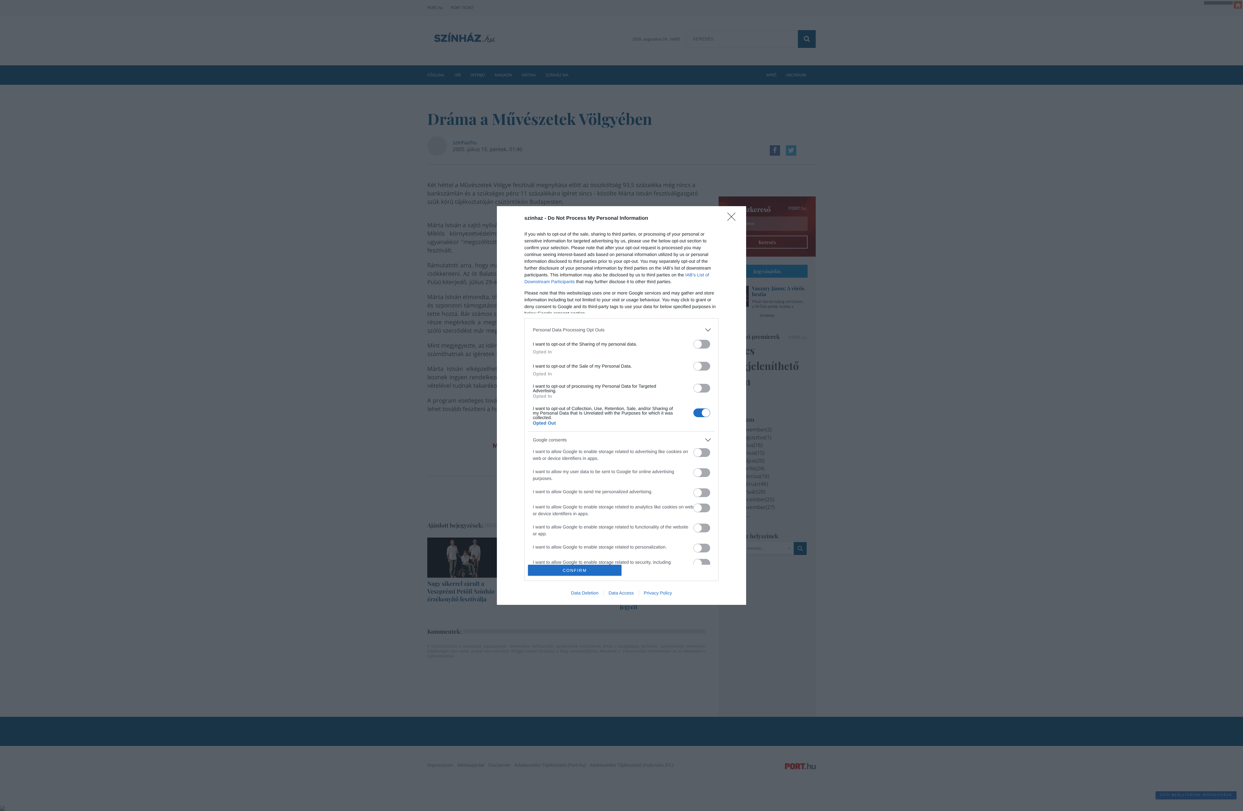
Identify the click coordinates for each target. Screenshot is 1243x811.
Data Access (621, 592)
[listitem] (621, 330)
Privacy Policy (658, 592)
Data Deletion (585, 592)
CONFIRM (575, 570)
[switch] (701, 344)
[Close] (733, 219)
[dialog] (621, 405)
